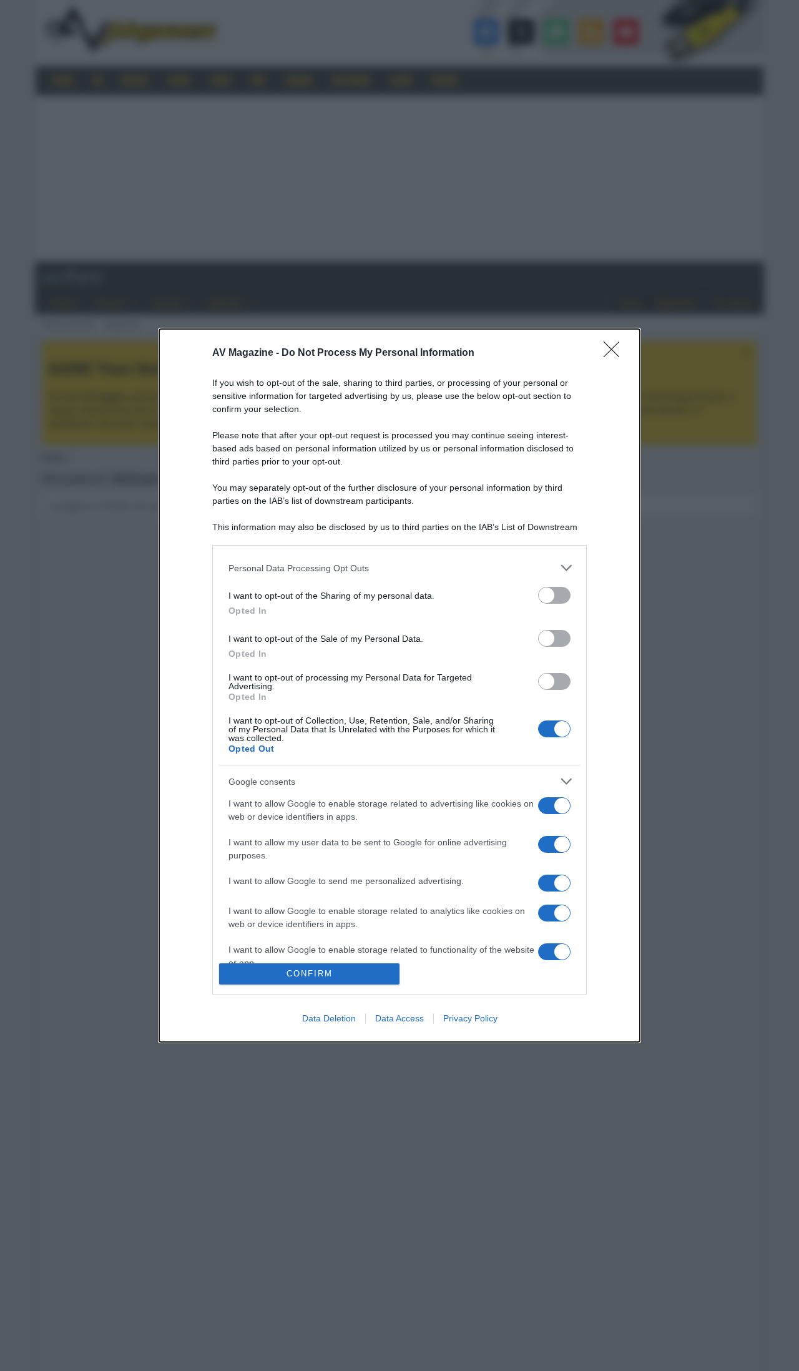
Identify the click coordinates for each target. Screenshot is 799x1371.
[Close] (615, 353)
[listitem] (399, 567)
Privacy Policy (470, 1018)
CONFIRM (310, 973)
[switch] (554, 595)
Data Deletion (329, 1018)
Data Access (399, 1018)
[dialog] (399, 685)
